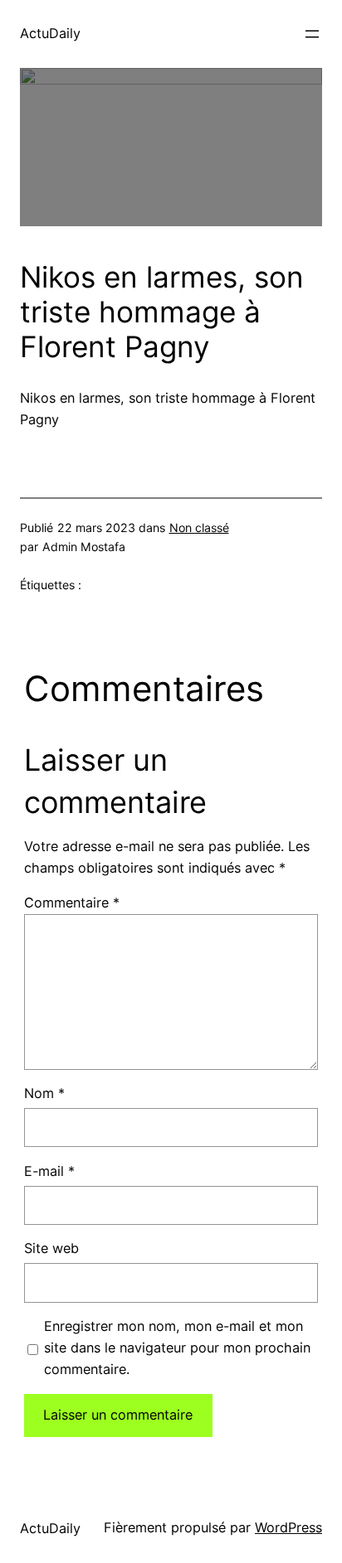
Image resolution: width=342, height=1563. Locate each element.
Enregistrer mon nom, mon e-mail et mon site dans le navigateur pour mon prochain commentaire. (177, 1347)
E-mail (49, 1171)
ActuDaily (50, 33)
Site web (51, 1248)
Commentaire (72, 902)
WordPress (288, 1527)
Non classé (199, 527)
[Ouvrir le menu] (312, 34)
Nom (44, 1093)
